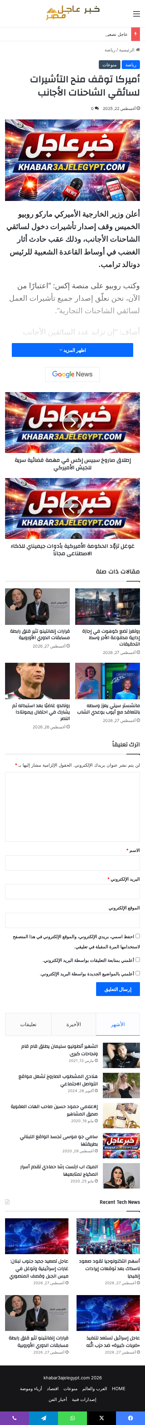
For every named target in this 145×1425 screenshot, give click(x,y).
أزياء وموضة (31, 1388)
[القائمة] (136, 16)
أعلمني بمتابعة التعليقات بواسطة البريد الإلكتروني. (88, 960)
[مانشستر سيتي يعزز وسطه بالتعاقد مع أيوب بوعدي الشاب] (107, 681)
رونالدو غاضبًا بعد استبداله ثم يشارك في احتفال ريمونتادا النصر (41, 712)
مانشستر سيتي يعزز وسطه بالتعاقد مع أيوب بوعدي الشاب (108, 709)
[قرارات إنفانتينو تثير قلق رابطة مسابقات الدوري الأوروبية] (37, 606)
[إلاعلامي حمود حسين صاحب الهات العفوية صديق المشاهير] (121, 1115)
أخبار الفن (58, 1399)
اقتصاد (53, 1388)
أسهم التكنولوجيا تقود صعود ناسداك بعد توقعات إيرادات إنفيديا (109, 1268)
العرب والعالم (94, 1388)
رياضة (110, 49)
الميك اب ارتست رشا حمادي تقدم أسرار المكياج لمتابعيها (59, 1170)
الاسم (133, 850)
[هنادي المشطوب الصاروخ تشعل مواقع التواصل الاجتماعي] (121, 1085)
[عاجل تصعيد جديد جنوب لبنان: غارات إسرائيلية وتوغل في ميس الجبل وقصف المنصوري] (36, 1236)
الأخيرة (73, 1024)
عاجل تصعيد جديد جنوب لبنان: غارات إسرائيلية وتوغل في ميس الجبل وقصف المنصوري (38, 1268)
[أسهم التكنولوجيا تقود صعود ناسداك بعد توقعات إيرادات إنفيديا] (108, 1236)
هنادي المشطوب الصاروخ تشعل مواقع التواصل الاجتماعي (58, 1080)
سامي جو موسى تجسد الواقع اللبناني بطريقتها (59, 1140)
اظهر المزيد (74, 350)
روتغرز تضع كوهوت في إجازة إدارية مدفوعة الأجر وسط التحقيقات (111, 638)
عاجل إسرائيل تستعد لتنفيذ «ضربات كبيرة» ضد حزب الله (113, 1342)
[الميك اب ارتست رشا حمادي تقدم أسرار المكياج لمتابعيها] (121, 1176)
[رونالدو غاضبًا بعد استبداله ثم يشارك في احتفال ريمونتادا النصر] (37, 681)
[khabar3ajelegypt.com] (72, 13)
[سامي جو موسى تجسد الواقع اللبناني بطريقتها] (121, 1145)
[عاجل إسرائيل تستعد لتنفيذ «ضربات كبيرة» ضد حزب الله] (108, 1313)
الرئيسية (127, 49)
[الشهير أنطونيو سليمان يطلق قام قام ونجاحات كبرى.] (121, 1055)
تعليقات (28, 1024)
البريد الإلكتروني (123, 879)
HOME (118, 1388)
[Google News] (72, 374)
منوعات (110, 64)
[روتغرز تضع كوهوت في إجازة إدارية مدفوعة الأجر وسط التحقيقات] (107, 606)
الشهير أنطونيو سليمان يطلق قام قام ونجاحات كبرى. (59, 1050)
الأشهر (118, 1024)
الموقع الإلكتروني (124, 907)
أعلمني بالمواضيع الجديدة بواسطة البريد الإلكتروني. (87, 973)
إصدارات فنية (84, 1399)
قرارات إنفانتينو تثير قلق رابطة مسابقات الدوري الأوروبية (40, 634)
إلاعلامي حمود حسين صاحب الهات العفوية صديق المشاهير (54, 1110)
